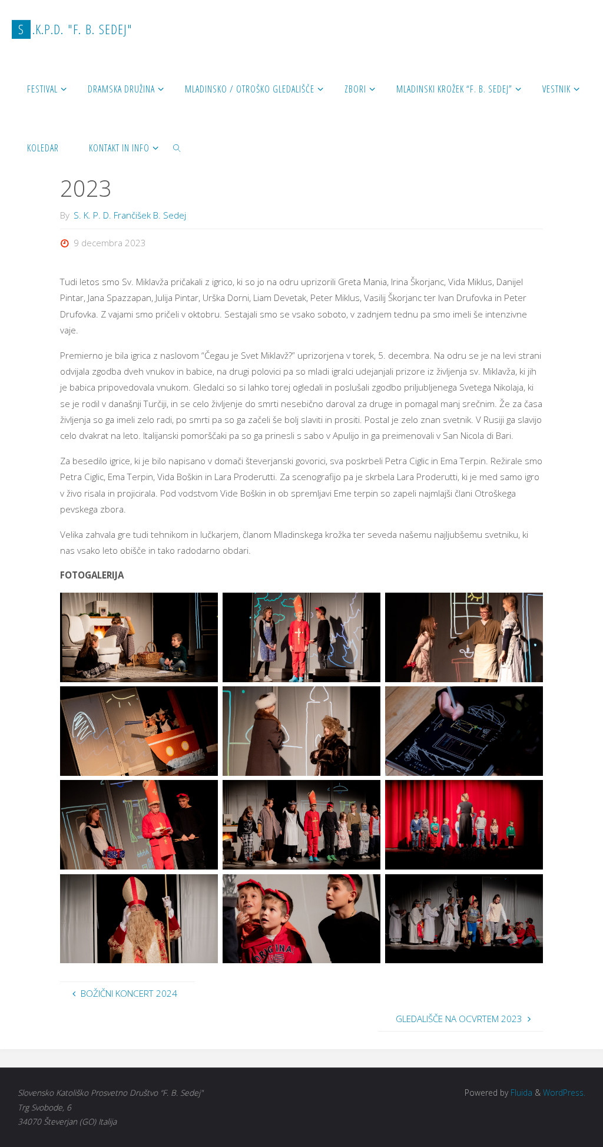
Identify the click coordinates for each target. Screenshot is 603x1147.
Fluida (520, 1092)
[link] (177, 147)
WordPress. (564, 1092)
